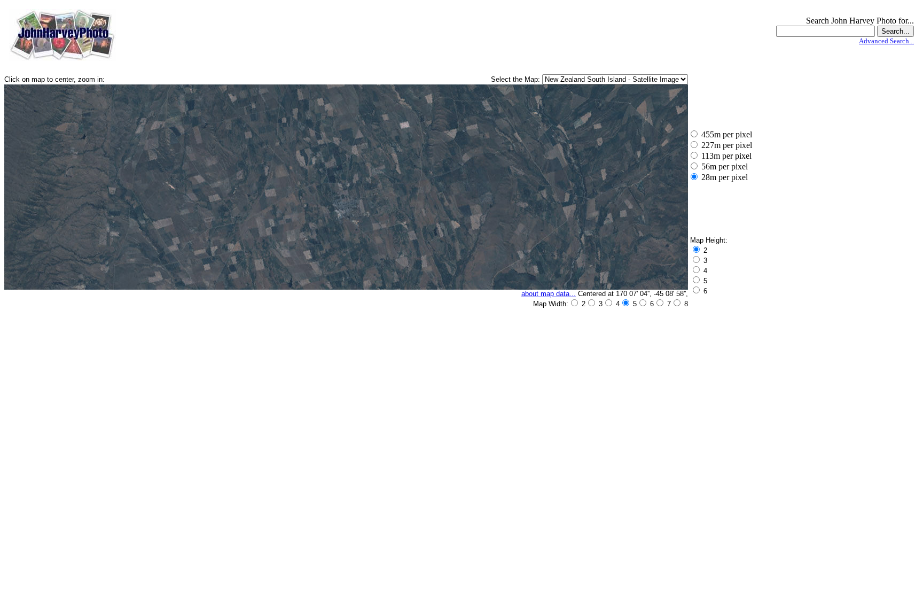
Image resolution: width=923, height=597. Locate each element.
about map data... (548, 294)
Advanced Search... (886, 41)
